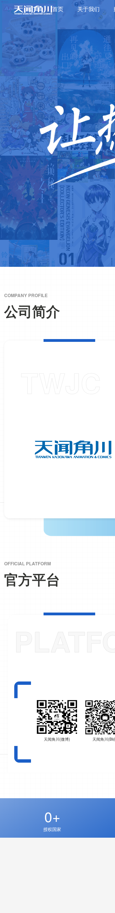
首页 (57, 9)
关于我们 (88, 9)
